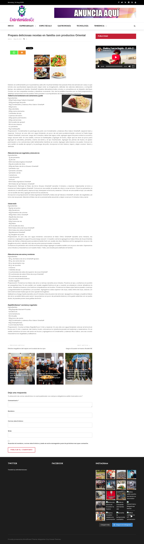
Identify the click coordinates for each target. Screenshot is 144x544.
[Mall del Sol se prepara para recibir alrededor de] (100, 516)
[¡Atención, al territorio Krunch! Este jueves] (110, 495)
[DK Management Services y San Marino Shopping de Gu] (121, 485)
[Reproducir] (98, 66)
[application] (116, 57)
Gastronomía (64, 26)
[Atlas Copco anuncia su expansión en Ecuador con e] (110, 485)
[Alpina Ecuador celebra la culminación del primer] (110, 516)
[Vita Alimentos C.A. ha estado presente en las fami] (131, 485)
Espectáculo (45, 26)
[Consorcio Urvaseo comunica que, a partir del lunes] (100, 506)
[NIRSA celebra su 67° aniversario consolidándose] (131, 516)
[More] (22, 51)
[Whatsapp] (14, 51)
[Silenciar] (129, 66)
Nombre (11, 411)
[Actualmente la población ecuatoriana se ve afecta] (131, 474)
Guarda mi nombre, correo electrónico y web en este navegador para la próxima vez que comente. (48, 443)
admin (10, 39)
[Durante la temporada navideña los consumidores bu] (121, 516)
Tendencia (99, 26)
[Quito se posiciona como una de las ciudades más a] (121, 474)
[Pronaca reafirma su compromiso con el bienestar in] (100, 474)
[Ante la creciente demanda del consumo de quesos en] (121, 506)
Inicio (11, 26)
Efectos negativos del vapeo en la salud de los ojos (26, 348)
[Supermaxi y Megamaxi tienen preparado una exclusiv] (131, 506)
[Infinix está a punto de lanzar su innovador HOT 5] (131, 495)
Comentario (13, 400)
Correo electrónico (15, 421)
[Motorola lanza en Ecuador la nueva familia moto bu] (110, 506)
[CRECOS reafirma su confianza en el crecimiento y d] (100, 485)
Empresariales (26, 26)
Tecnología (82, 26)
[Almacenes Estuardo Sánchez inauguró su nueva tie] (121, 495)
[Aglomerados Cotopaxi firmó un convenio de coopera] (110, 474)
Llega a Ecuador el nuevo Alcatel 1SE (79, 348)
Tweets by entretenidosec (17, 470)
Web (10, 431)
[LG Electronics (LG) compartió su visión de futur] (100, 495)
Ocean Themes (55, 539)
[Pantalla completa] (133, 66)
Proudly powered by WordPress (19, 539)
